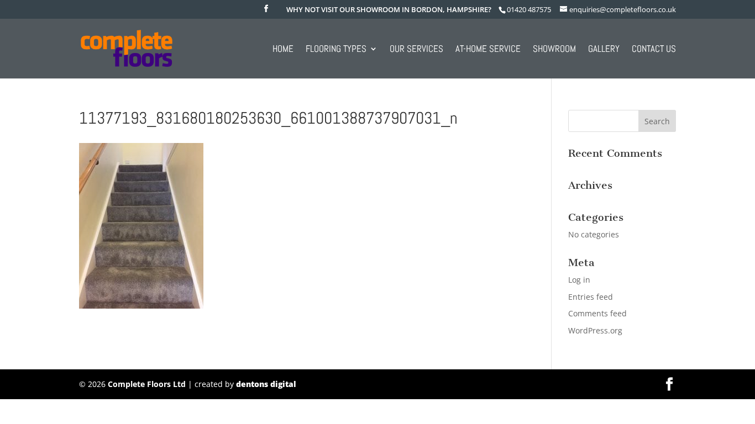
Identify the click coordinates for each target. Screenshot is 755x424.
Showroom (554, 50)
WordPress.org (595, 330)
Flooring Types (336, 50)
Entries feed (590, 297)
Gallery (604, 50)
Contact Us (654, 50)
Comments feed (597, 313)
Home (282, 50)
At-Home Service (488, 50)
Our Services (416, 50)
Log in (579, 279)
